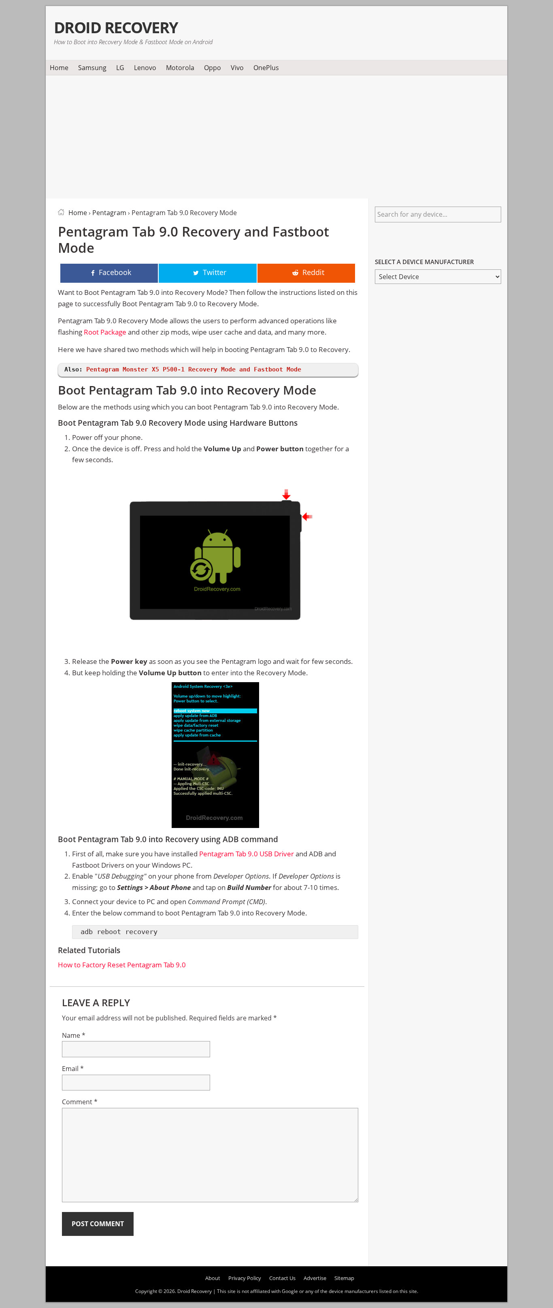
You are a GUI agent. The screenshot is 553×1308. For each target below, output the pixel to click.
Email (73, 1068)
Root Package (105, 332)
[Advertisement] (276, 135)
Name (73, 1035)
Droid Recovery (116, 27)
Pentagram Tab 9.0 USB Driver (246, 853)
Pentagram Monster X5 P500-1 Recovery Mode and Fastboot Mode (193, 369)
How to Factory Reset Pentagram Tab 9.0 (122, 964)
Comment (80, 1101)
